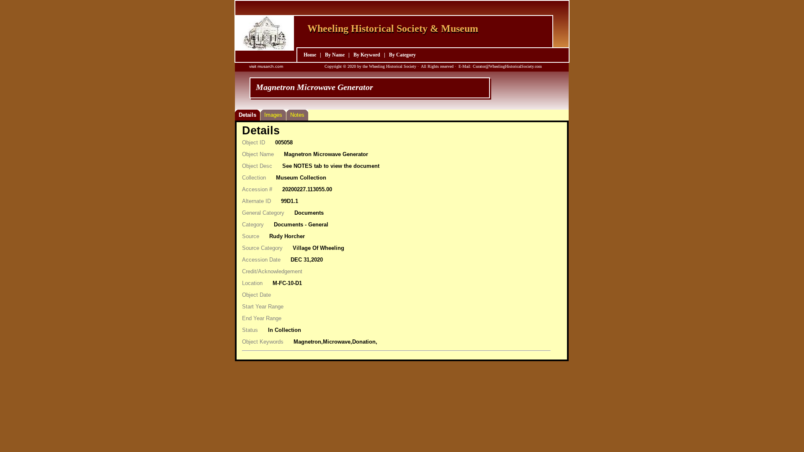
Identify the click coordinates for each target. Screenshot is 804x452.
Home (310, 55)
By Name (335, 55)
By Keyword (366, 55)
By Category (402, 55)
